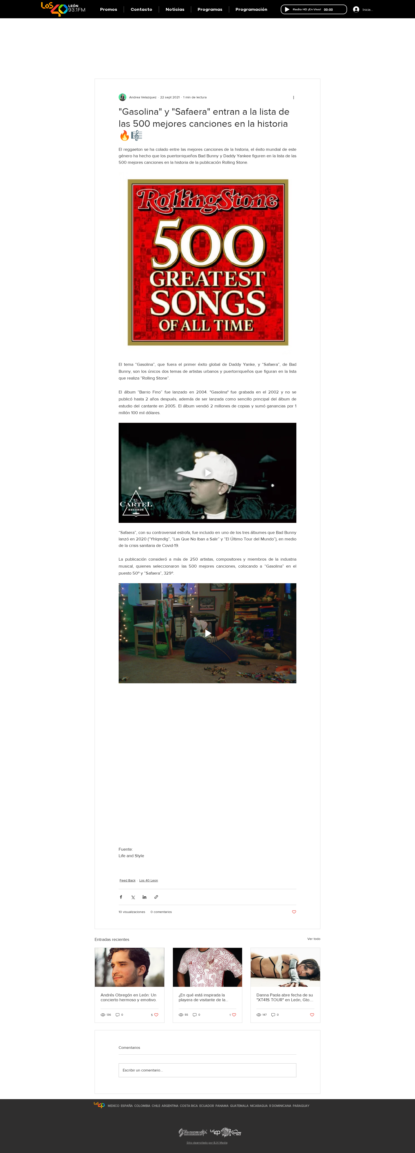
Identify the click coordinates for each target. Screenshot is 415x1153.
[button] (210, 9)
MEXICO (113, 1106)
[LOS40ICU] (99, 1105)
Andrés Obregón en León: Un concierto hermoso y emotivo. (129, 997)
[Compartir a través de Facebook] (121, 897)
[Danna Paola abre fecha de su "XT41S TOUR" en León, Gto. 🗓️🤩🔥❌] (285, 967)
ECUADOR (206, 1106)
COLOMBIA (142, 1106)
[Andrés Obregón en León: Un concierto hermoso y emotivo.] (129, 967)
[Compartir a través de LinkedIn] (144, 897)
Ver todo (313, 939)
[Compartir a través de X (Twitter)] (132, 897)
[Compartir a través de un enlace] (156, 897)
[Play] (287, 9)
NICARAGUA (259, 1106)
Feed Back (127, 880)
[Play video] (207, 473)
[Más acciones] (293, 97)
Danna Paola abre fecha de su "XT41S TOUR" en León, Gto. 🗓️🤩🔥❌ (284, 997)
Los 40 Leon (148, 880)
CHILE (156, 1106)
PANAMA (222, 1106)
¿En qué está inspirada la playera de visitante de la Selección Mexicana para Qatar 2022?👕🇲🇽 (202, 997)
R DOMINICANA (280, 1106)
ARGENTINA (170, 1106)
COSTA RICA (189, 1106)
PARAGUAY (301, 1106)
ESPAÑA (127, 1106)
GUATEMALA (239, 1106)
